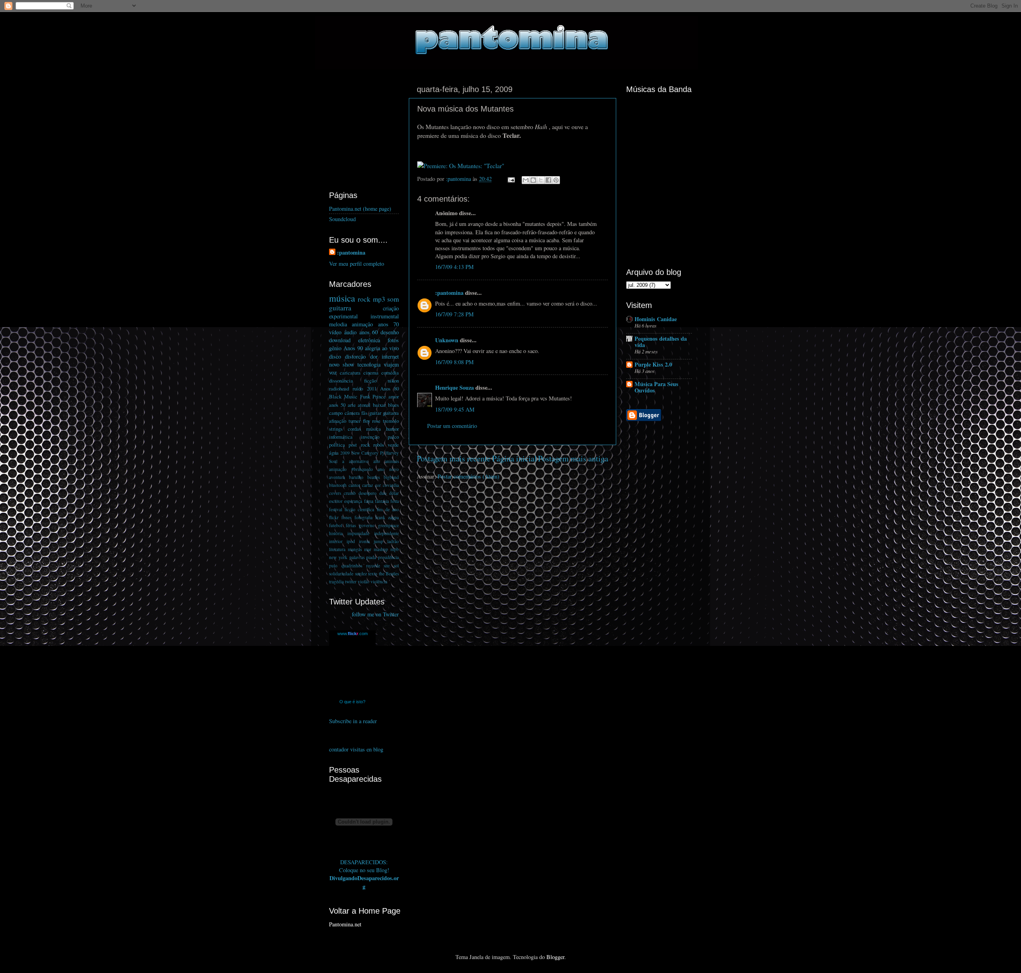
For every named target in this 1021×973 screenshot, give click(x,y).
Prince (379, 396)
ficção (370, 380)
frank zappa (387, 517)
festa (394, 501)
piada (371, 557)
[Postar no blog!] (533, 180)
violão (363, 582)
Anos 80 (389, 388)
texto (372, 574)
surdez (361, 574)
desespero (367, 493)
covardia (391, 485)
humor (392, 428)
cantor (354, 485)
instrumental (385, 316)
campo (336, 412)
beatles (373, 477)
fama (368, 501)
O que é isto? (352, 701)
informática (341, 436)
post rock (359, 444)
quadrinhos (351, 566)
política (337, 444)
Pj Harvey (389, 453)
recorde (373, 566)
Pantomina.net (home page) (360, 208)
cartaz (367, 485)
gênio (335, 348)
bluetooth (338, 485)
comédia (390, 372)
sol (396, 566)
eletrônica (369, 340)
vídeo (335, 332)
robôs (378, 444)
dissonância (341, 380)
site (387, 566)
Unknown (446, 340)
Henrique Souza (454, 387)
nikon (393, 380)
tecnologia (368, 364)
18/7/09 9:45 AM (455, 409)
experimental (343, 316)
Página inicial (514, 458)
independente (386, 533)
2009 (345, 453)
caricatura (350, 372)
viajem (391, 364)
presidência (388, 557)
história (336, 533)
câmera (352, 412)
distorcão (355, 356)
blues (393, 404)
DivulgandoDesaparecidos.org (364, 882)
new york (338, 557)
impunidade (358, 533)
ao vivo (390, 348)
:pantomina (449, 292)
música (342, 298)
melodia (338, 324)
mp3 (379, 299)
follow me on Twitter (375, 614)
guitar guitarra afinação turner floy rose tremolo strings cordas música (364, 420)
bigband (391, 477)
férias (351, 525)
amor (393, 396)
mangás (355, 549)
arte (352, 404)
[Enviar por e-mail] (526, 180)
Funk (365, 396)
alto (376, 461)
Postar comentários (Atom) (468, 476)
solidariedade (341, 574)
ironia (364, 541)
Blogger (555, 957)
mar (367, 549)
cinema (370, 372)
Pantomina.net (345, 924)
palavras (357, 557)
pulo (333, 566)
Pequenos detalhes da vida (661, 341)
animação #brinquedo (351, 469)
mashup (381, 549)
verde (393, 444)
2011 (371, 388)
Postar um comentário (452, 426)
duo (382, 493)
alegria (372, 348)
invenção (370, 436)
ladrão (393, 541)
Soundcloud (342, 219)
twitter (351, 582)
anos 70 (388, 324)
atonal (364, 404)
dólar (394, 493)
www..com (352, 633)
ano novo (388, 469)
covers (335, 493)
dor (374, 356)
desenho (389, 332)
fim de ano (388, 509)
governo (366, 525)
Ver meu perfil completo (356, 263)
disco (335, 356)
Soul (333, 461)
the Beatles (389, 574)
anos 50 (337, 404)
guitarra (340, 307)
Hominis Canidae (656, 319)
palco (393, 436)
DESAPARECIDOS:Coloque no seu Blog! (364, 866)
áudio (350, 332)
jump (378, 541)
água (334, 452)
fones (346, 517)
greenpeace (388, 525)
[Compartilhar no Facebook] (548, 180)
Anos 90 (353, 348)
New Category (364, 453)
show (348, 364)
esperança (353, 501)
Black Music (343, 396)
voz (333, 372)
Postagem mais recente (454, 458)
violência (379, 582)
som (393, 299)
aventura (337, 477)
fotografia (364, 517)
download (340, 340)
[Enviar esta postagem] (510, 178)
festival (335, 509)
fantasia (382, 501)
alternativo (359, 461)
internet (390, 356)
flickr (334, 517)
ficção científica (359, 509)
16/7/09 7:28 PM (454, 314)
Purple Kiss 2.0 (653, 364)
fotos (393, 340)
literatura (337, 549)
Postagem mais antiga (573, 458)
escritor (336, 501)
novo (334, 364)
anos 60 (368, 332)
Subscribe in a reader (353, 721)
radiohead (339, 388)
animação (362, 324)
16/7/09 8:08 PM (454, 362)
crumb (350, 493)
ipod (351, 541)
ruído (358, 388)
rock (364, 299)
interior (336, 541)
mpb (394, 549)
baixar (379, 404)
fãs (364, 412)
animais (392, 461)
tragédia (336, 582)
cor (378, 485)
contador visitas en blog (356, 749)
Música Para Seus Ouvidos (656, 387)
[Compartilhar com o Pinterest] (556, 180)
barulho (356, 477)
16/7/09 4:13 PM (454, 267)
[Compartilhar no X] (541, 180)
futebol (335, 525)
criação (391, 308)
